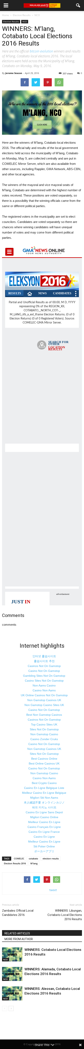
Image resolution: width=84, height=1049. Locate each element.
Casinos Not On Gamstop (44, 666)
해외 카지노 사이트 (44, 807)
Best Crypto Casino (44, 783)
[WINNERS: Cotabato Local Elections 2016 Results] (12, 954)
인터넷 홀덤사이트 (44, 656)
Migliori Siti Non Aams (44, 797)
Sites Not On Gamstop (44, 729)
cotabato (33, 858)
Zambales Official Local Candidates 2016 (17, 913)
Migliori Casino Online (44, 817)
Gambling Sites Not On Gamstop (44, 675)
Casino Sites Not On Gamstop (44, 680)
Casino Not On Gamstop (44, 670)
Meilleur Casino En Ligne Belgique (44, 792)
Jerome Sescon (13, 73)
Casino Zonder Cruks (44, 739)
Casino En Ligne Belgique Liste (44, 787)
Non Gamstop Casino (44, 734)
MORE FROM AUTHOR (18, 939)
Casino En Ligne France (44, 831)
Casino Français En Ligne (44, 827)
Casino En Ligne (44, 836)
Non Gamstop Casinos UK (44, 700)
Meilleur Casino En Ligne (44, 822)
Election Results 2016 (15, 863)
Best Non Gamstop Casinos (44, 714)
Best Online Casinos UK (44, 763)
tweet (53, 890)
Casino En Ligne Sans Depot (44, 812)
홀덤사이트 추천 (44, 661)
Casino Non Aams (44, 690)
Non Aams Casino (44, 685)
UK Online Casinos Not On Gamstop (44, 695)
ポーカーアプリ (44, 851)
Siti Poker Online (44, 846)
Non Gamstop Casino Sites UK (44, 705)
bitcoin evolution (41, 51)
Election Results (11, 21)
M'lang (34, 863)
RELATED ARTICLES (17, 933)
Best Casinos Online (44, 758)
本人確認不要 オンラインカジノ (44, 802)
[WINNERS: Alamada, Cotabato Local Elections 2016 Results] (12, 974)
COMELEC (19, 858)
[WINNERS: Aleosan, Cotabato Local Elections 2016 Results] (12, 993)
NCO (24, 21)
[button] (78, 5)
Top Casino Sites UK (44, 724)
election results (51, 858)
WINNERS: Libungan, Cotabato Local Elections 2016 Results (65, 915)
